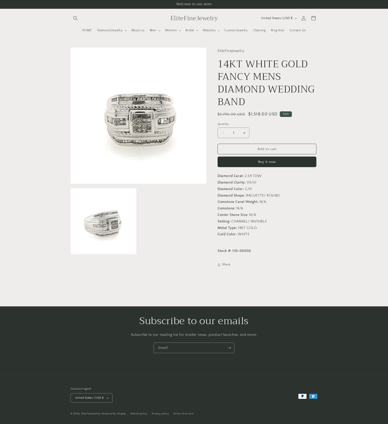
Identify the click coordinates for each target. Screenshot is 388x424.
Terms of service (183, 413)
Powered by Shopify (114, 413)
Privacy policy (160, 413)
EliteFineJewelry (91, 413)
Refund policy (138, 413)
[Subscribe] (229, 348)
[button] (75, 18)
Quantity (223, 124)
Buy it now (267, 162)
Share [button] (226, 264)
